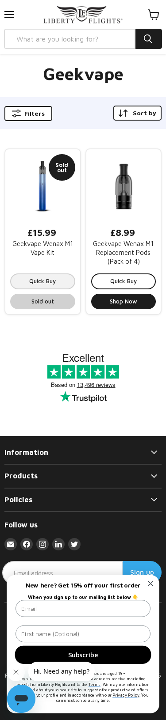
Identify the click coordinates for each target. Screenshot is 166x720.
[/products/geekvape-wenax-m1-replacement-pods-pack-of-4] (123, 186)
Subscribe (83, 655)
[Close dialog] (151, 584)
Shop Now (123, 301)
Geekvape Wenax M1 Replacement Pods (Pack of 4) (123, 252)
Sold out (42, 301)
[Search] (148, 39)
